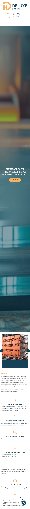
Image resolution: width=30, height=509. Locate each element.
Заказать (15, 180)
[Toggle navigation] (28, 22)
